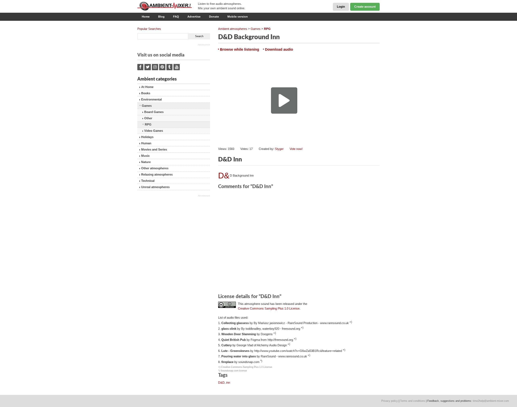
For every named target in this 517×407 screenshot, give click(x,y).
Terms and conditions (412, 400)
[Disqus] (299, 242)
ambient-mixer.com (167, 6)
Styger (279, 149)
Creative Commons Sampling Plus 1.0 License (268, 308)
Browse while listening (239, 49)
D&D (221, 382)
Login (341, 6)
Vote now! (296, 149)
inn (228, 382)
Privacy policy (389, 400)
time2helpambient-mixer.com (491, 400)
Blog (161, 16)
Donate (214, 16)
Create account (365, 6)
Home (146, 16)
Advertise (194, 16)
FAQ (176, 16)
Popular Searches (149, 28)
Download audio (279, 49)
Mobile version (237, 16)
